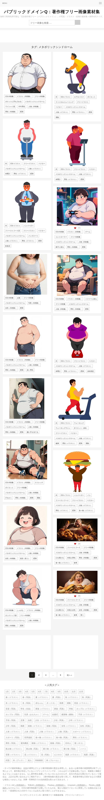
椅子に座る (60, 247)
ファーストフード (62, 500)
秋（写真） (87, 697)
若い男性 (30, 370)
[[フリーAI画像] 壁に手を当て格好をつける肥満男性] (26, 418)
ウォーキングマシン (63, 428)
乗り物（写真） (70, 749)
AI (6, 163)
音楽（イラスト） (81, 703)
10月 (66, 692)
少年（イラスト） (76, 720)
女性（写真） (86, 726)
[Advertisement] (52, 36)
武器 (7, 760)
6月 (39, 692)
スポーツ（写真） (13, 738)
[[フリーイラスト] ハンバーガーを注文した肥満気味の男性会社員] (27, 221)
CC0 (25, 768)
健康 (57, 443)
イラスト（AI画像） (24, 96)
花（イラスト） (31, 755)
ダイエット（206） (81, 428)
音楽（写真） (11, 709)
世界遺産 (28, 738)
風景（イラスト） (72, 755)
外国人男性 (71, 558)
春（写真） (27, 697)
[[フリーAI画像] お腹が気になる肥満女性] (26, 293)
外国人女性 (71, 610)
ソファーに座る (91, 299)
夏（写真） (57, 697)
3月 (20, 692)
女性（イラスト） (69, 726)
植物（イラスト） (35, 726)
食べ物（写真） (62, 738)
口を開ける (60, 558)
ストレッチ (39, 482)
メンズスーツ (33, 236)
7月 (46, 692)
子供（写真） (11, 720)
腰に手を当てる (32, 432)
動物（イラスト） (39, 743)
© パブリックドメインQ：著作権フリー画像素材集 (41, 795)
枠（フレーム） (53, 760)
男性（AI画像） (11, 111)
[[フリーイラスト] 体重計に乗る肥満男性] (27, 159)
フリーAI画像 (40, 96)
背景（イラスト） (13, 755)
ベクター (42, 163)
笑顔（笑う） (25, 558)
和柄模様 (39, 760)
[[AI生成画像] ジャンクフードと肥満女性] (77, 592)
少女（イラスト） (42, 720)
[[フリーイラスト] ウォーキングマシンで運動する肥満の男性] (77, 419)
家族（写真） (60, 709)
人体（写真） (30, 732)
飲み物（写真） (33, 749)
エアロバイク (79, 97)
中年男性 (22, 106)
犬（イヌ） (51, 703)
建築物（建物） (68, 714)
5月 (33, 692)
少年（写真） (11, 726)
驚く (82, 615)
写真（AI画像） (34, 303)
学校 (71, 709)
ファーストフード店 (12, 230)
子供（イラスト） (85, 714)
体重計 (7, 173)
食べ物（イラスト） (86, 510)
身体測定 (90, 371)
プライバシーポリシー (74, 795)
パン (89, 495)
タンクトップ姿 (11, 615)
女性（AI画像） (11, 308)
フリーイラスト (29, 163)
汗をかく (8, 498)
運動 (38, 498)
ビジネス (58, 755)
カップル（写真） (13, 714)
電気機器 (24, 743)
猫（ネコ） (79, 743)
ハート (83, 749)
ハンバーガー (28, 225)
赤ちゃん (39, 703)
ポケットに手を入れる (13, 101)
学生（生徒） (26, 709)
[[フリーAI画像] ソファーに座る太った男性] (77, 295)
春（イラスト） (12, 697)
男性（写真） (11, 743)
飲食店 (7, 246)
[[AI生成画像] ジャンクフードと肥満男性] (77, 540)
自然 (30, 720)
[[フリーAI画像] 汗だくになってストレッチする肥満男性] (26, 478)
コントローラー (61, 237)
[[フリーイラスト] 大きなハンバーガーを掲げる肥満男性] (77, 491)
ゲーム (87, 232)
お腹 (18, 298)
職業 (22, 726)
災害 (22, 720)
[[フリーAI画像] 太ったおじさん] (26, 92)
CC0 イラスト (15, 163)
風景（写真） (89, 755)
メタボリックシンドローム (35, 101)
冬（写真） (27, 703)
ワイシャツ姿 (10, 106)
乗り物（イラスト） (51, 749)
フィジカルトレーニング (65, 102)
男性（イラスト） (20, 173)
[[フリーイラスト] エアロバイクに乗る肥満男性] (77, 93)
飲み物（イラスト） (14, 749)
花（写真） (46, 755)
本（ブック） (18, 760)
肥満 (21, 111)
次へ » (69, 675)
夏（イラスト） (42, 697)
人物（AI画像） (34, 106)
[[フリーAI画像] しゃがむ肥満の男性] (26, 606)
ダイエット (9, 487)
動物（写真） (56, 743)
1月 (7, 692)
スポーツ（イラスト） (82, 732)
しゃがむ (20, 610)
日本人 (68, 743)
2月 (13, 692)
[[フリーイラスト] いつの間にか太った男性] (77, 165)
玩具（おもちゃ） (32, 714)
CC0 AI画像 (9, 96)
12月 (81, 692)
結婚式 (55, 714)
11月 (74, 692)
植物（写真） (52, 726)
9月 (59, 692)
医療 (61, 703)
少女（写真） (59, 720)
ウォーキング (79, 423)
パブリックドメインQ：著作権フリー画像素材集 (52, 11)
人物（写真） (63, 732)
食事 (75, 563)
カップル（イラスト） (85, 709)
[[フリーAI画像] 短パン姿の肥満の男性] (26, 355)
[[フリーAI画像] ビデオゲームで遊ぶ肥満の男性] (77, 224)
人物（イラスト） (34, 168)
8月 (52, 692)
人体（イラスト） (13, 732)
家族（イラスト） (43, 709)
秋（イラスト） (72, 697)
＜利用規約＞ (20, 785)
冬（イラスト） (12, 703)
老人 (30, 760)
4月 (26, 692)
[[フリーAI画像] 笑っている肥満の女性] (26, 544)
